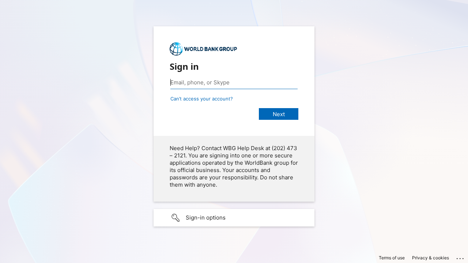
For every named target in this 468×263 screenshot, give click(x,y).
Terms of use (392, 257)
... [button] (460, 256)
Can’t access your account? (201, 99)
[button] (234, 217)
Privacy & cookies (430, 257)
